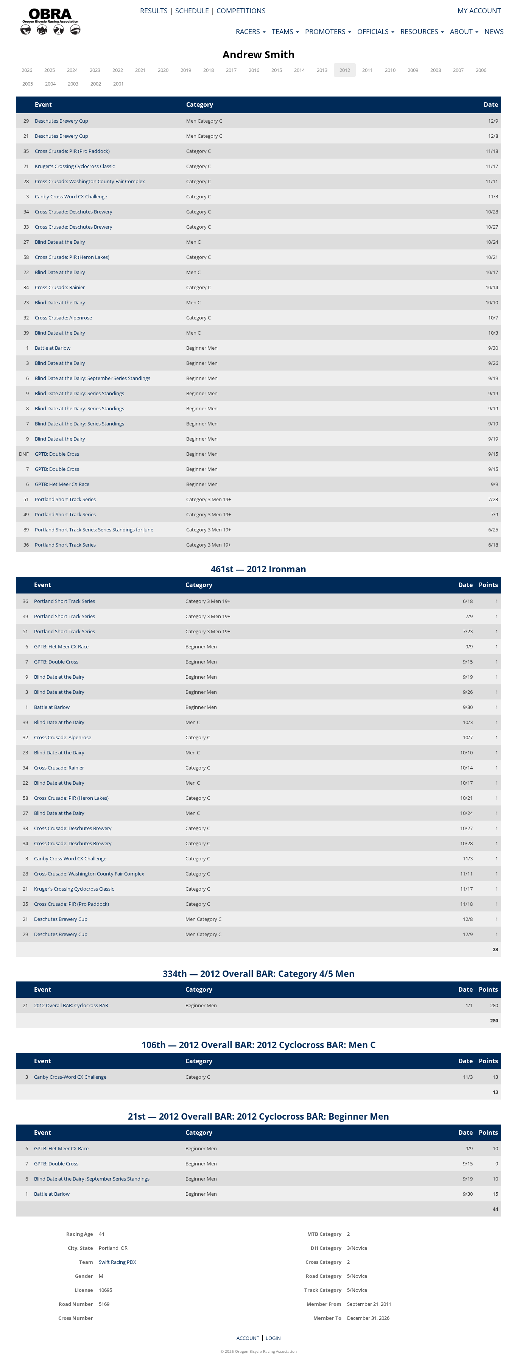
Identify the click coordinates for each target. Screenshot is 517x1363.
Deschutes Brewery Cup (61, 120)
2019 (186, 70)
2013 (322, 70)
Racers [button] (249, 31)
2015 (276, 70)
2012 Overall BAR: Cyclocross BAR (71, 1005)
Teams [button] (283, 31)
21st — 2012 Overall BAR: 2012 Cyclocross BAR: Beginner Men (258, 1116)
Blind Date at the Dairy (60, 241)
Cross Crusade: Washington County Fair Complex (90, 181)
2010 (390, 70)
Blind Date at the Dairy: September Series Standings (92, 378)
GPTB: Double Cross (57, 453)
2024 (72, 70)
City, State (80, 1248)
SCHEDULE (192, 10)
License (84, 1290)
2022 (117, 70)
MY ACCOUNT (479, 10)
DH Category (326, 1248)
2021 (140, 70)
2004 (50, 83)
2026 (27, 70)
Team (86, 1262)
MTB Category (324, 1234)
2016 (254, 70)
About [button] (462, 31)
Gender (84, 1276)
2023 (95, 70)
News (494, 31)
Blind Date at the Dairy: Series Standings (79, 393)
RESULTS (154, 10)
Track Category (322, 1290)
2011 (367, 70)
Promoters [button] (326, 31)
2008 (435, 70)
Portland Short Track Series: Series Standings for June (94, 529)
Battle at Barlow (52, 347)
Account (248, 1338)
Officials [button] (374, 31)
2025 (49, 70)
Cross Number (75, 1318)
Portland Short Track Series (65, 499)
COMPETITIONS (241, 10)
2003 (73, 83)
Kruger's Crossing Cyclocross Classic (75, 166)
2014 (299, 70)
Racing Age (79, 1234)
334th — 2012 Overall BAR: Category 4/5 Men (259, 973)
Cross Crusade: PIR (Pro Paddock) (72, 151)
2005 (27, 83)
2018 (208, 70)
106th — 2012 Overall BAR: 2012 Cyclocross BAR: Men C (259, 1045)
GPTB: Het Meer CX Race (62, 484)
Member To (327, 1318)
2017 (231, 70)
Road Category (323, 1276)
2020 (163, 70)
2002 (95, 83)
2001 (118, 83)
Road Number (76, 1304)
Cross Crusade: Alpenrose (63, 317)
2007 (458, 70)
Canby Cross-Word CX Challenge (71, 196)
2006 (481, 70)
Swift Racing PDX (117, 1262)
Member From (324, 1304)
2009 (413, 70)
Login (273, 1338)
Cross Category (323, 1262)
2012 (344, 70)
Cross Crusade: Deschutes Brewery (73, 211)
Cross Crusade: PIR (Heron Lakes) (72, 257)
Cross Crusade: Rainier (60, 287)
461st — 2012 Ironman (258, 569)
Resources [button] (420, 31)
